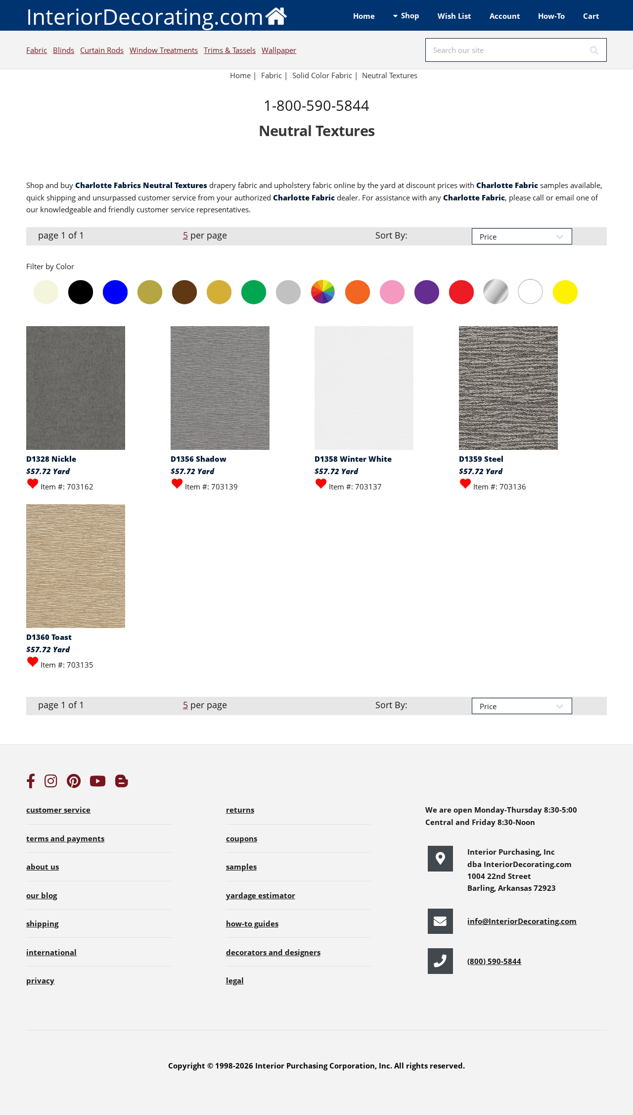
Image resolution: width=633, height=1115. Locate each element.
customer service (58, 810)
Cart (591, 16)
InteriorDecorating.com (145, 16)
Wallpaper (279, 50)
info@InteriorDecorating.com (522, 921)
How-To (551, 16)
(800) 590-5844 (494, 961)
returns (240, 810)
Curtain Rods (102, 50)
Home (364, 16)
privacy (40, 980)
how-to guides (252, 923)
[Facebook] (30, 783)
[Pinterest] (74, 783)
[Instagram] (51, 783)
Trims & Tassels (230, 50)
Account (505, 16)
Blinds (63, 50)
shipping (42, 923)
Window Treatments (164, 50)
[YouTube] (98, 783)
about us (42, 867)
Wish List (454, 16)
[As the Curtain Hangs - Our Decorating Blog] (121, 783)
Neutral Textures (389, 75)
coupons (241, 838)
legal (235, 980)
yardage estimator (260, 895)
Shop (410, 15)
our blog (41, 895)
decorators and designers (273, 952)
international (51, 952)
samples (241, 867)
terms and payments (65, 838)
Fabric (36, 50)
